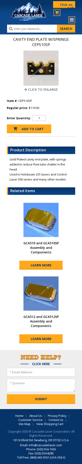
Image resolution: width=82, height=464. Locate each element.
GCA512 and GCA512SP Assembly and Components (41, 321)
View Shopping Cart (49, 424)
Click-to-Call (67, 5)
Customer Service (30, 420)
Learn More (41, 265)
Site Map (24, 424)
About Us (35, 416)
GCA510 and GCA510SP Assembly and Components (41, 247)
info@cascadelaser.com (45, 445)
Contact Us (56, 420)
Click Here (41, 364)
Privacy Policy (57, 416)
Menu (71, 19)
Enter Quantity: (19, 118)
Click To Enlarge (43, 89)
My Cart (57, 12)
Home (19, 416)
